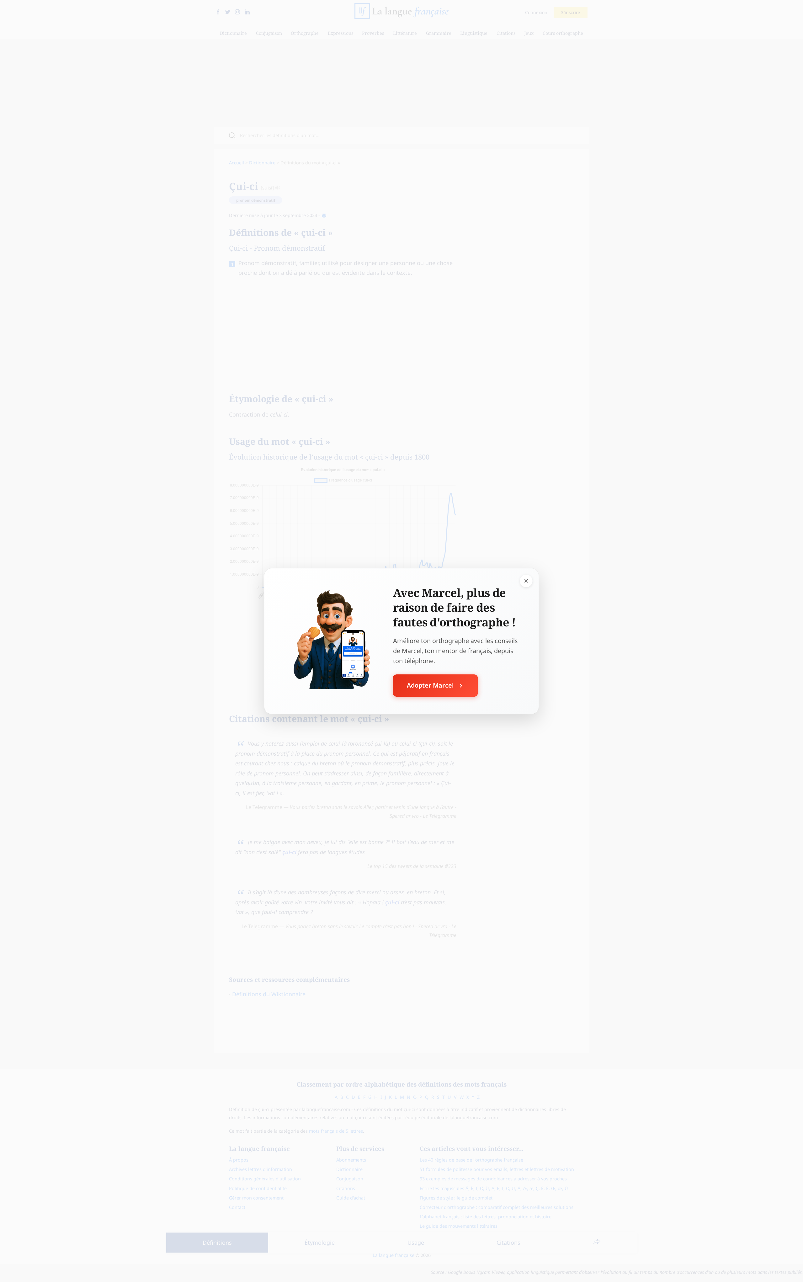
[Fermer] (526, 580)
